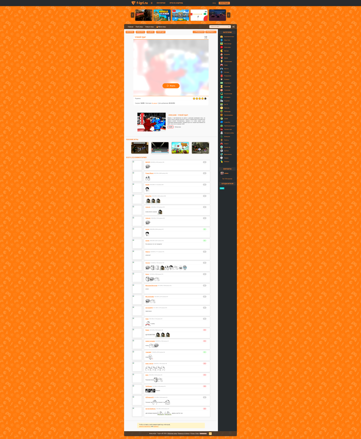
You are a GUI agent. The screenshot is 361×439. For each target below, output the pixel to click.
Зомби (226, 119)
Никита (148, 251)
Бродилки (227, 54)
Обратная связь (172, 433)
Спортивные (227, 83)
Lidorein (148, 207)
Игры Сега (227, 40)
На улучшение (228, 94)
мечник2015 (149, 307)
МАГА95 (148, 162)
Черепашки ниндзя (229, 126)
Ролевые (226, 79)
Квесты (226, 69)
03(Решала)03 (150, 397)
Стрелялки (227, 90)
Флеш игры (140, 32)
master (147, 229)
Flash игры (139, 27)
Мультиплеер (228, 154)
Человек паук (228, 129)
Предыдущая (199, 32)
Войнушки (227, 136)
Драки (226, 58)
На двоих (151, 32)
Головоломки (228, 61)
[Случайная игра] (233, 27)
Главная (130, 27)
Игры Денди (227, 44)
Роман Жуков (149, 173)
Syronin (148, 263)
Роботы (226, 140)
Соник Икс (227, 122)
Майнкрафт (227, 111)
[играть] (143, 20)
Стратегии (227, 86)
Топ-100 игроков (227, 179)
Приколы (226, 108)
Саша (147, 319)
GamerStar (149, 196)
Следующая (210, 32)
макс (147, 375)
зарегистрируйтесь (145, 426)
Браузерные (161, 3)
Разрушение (227, 76)
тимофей (148, 352)
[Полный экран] (206, 38)
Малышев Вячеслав (151, 285)
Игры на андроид (176, 3)
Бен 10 (226, 104)
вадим (147, 184)
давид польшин (150, 341)
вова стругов (149, 363)
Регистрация (224, 3)
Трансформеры (228, 115)
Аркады (226, 51)
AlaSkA (222, 188)
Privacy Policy (195, 433)
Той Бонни (149, 386)
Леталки (226, 72)
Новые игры (149, 27)
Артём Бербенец (150, 408)
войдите (156, 426)
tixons (147, 274)
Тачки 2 (226, 144)
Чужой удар (161, 32)
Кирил (147, 330)
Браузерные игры (229, 36)
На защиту (227, 97)
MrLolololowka (150, 296)
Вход (214, 3)
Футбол (226, 151)
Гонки (226, 65)
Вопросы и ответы (183, 433)
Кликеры (226, 161)
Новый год (227, 147)
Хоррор (226, 158)
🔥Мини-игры (161, 27)
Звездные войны (229, 133)
